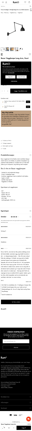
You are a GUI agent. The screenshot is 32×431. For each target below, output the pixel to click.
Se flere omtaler (16, 302)
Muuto (9, 369)
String (15, 369)
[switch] (16, 155)
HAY (19, 369)
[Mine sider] (6, 2)
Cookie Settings (14, 81)
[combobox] (8, 428)
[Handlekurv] (29, 2)
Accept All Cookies (21, 76)
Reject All (10, 76)
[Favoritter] (25, 2)
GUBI (12, 369)
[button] (8, 428)
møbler (4, 367)
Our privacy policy (11, 72)
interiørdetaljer (16, 367)
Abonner (16, 347)
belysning (9, 367)
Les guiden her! (7, 124)
